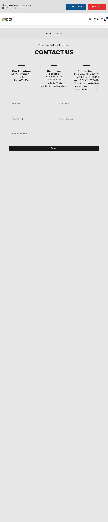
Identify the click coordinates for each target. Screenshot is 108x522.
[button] (90, 19)
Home (48, 33)
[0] (105, 19)
